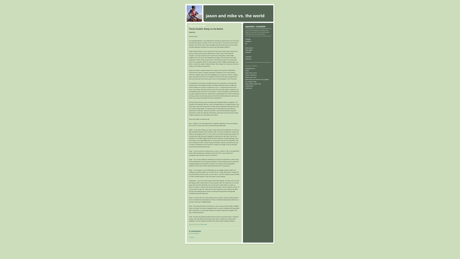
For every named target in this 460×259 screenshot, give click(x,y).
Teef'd (247, 70)
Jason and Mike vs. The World (235, 15)
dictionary (248, 52)
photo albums (249, 48)
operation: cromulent (255, 26)
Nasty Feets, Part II (251, 73)
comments (248, 56)
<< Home (191, 237)
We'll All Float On (250, 68)
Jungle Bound (249, 86)
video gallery (249, 50)
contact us (248, 59)
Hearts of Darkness (251, 75)
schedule (248, 39)
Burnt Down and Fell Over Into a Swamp (257, 79)
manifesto (248, 41)
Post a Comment (194, 233)
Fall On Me (248, 88)
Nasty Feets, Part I (250, 77)
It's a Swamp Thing (250, 81)
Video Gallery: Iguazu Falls (253, 84)
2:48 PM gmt (203, 224)
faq (246, 43)
